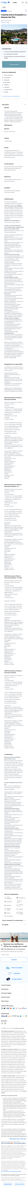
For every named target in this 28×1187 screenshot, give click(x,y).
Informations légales (6, 993)
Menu (15, 2)
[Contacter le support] (26, 2)
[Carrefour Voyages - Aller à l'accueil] (5, 2)
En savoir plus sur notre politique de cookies (11, 1171)
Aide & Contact (5, 1001)
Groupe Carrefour (5, 997)
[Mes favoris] (23, 2)
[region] (14, 1162)
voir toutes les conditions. (19, 1028)
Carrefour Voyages (6, 985)
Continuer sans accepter (17, 1139)
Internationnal (4, 989)
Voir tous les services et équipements (11, 96)
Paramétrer (7, 1184)
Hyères (4, 7)
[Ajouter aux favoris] (26, 10)
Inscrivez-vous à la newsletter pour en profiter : (12, 951)
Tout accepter (19, 1184)
